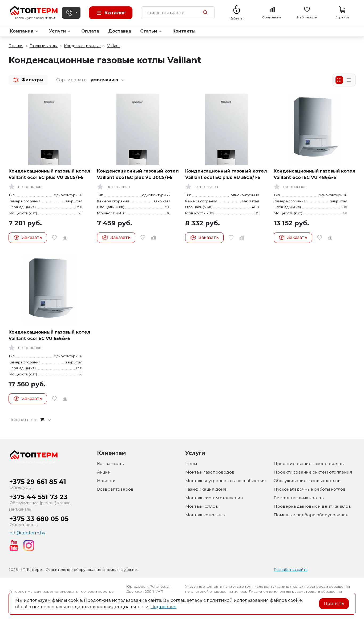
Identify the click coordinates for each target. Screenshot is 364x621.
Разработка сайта (291, 569)
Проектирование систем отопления (313, 472)
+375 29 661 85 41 (37, 482)
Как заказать (110, 463)
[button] (28, 80)
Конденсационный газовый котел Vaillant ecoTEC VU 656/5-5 (49, 335)
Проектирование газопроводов (309, 463)
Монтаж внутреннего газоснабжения (225, 480)
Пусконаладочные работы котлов (310, 489)
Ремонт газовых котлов (299, 497)
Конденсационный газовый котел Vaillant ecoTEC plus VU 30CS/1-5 (138, 174)
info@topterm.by (27, 532)
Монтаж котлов (201, 506)
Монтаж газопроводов (209, 472)
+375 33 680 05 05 (38, 519)
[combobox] (178, 12)
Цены (191, 463)
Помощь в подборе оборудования (311, 514)
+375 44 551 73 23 (38, 497)
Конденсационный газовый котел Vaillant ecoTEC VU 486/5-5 (314, 174)
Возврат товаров (115, 489)
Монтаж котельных (205, 514)
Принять (334, 603)
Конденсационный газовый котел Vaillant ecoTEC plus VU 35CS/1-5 (226, 174)
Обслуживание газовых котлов (307, 480)
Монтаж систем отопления (214, 497)
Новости (106, 480)
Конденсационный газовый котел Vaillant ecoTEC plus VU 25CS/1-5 (49, 174)
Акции (104, 472)
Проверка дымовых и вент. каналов (312, 506)
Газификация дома (206, 489)
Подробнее (163, 606)
